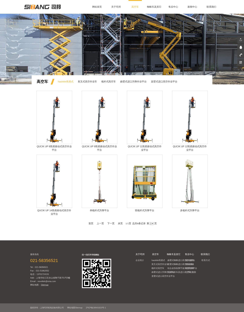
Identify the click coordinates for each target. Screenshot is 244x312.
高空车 (135, 7)
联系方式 (205, 260)
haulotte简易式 (65, 81)
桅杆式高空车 (108, 81)
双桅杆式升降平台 (144, 210)
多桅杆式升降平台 (189, 210)
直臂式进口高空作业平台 (164, 81)
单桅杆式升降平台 (99, 210)
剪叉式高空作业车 (87, 81)
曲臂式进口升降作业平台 (133, 81)
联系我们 (211, 7)
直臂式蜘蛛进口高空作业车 (180, 264)
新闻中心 (192, 7)
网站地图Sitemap (74, 307)
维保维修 (190, 264)
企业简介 (140, 260)
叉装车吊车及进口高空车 (179, 272)
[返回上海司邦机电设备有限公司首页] (42, 13)
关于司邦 (116, 7)
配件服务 (190, 260)
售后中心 (173, 7)
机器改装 (190, 268)
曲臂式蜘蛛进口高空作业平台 (181, 260)
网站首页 (97, 7)
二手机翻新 (191, 272)
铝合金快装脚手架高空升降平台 (182, 268)
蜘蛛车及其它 (154, 7)
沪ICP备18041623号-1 (96, 307)
